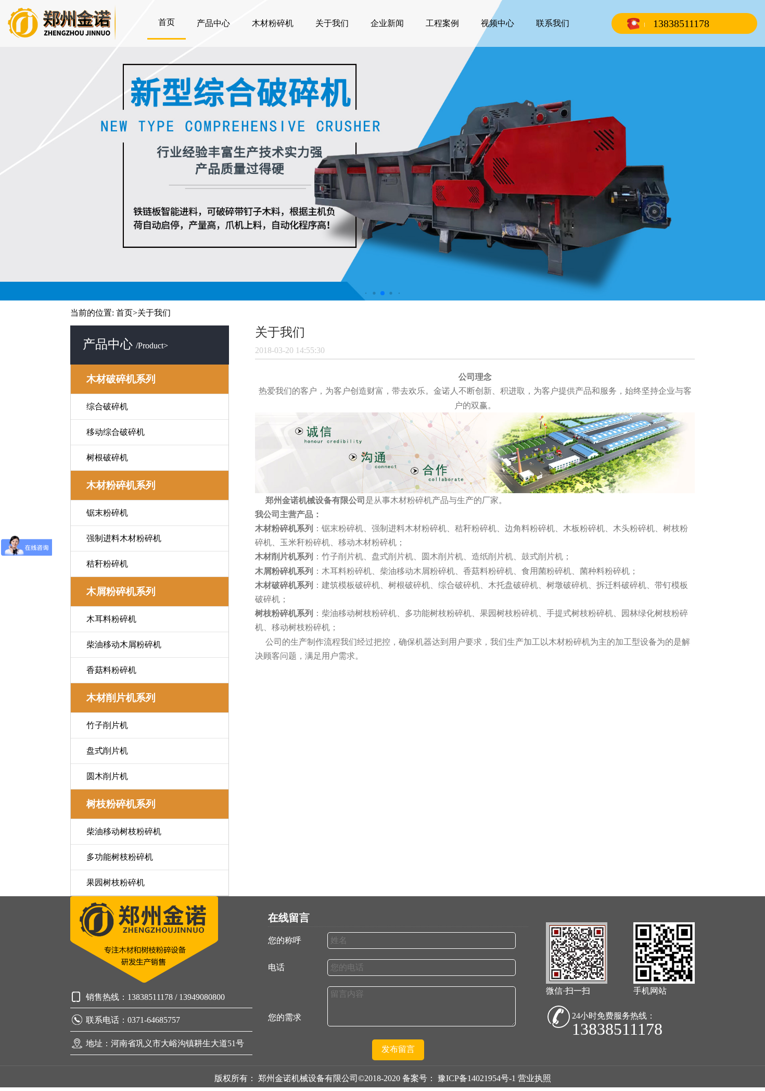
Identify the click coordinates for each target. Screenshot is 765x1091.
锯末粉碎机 (107, 512)
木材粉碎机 (273, 23)
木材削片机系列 (121, 697)
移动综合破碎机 (115, 432)
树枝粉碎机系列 (121, 803)
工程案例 (442, 23)
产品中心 (213, 23)
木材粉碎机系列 (121, 485)
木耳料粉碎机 (111, 619)
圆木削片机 (107, 776)
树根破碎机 (107, 457)
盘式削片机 (107, 750)
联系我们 (552, 23)
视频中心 (497, 23)
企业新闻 (387, 23)
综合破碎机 (107, 406)
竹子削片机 (107, 725)
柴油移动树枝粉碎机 (123, 831)
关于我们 (332, 23)
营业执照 (534, 1078)
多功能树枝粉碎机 (119, 856)
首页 (166, 22)
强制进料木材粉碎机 (123, 538)
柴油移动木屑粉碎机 (123, 644)
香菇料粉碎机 (111, 670)
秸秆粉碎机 (107, 563)
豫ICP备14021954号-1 (478, 1078)
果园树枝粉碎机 (115, 882)
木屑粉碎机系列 (121, 591)
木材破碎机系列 (121, 378)
